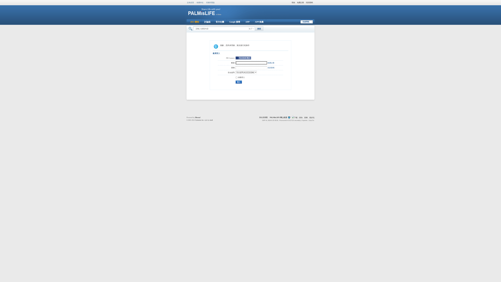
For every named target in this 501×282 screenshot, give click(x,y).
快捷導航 (306, 22)
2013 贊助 (194, 22)
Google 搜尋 (234, 22)
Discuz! (198, 117)
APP (247, 22)
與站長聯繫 (263, 117)
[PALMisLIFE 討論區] (207, 16)
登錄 (293, 3)
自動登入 (241, 77)
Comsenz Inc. (199, 120)
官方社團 (220, 22)
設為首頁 (190, 2)
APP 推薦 (259, 22)
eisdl (211, 120)
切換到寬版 (210, 2)
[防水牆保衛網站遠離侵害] (289, 117)
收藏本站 (200, 2)
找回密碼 (309, 3)
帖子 (251, 29)
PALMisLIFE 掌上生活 (278, 117)
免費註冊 (300, 3)
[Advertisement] (266, 10)
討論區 (207, 22)
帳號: (233, 63)
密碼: (233, 68)
